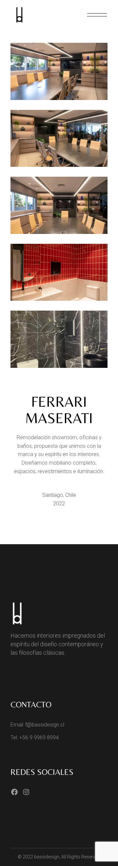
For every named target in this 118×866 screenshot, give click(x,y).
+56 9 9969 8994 (39, 737)
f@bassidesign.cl (44, 725)
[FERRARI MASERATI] (58, 71)
